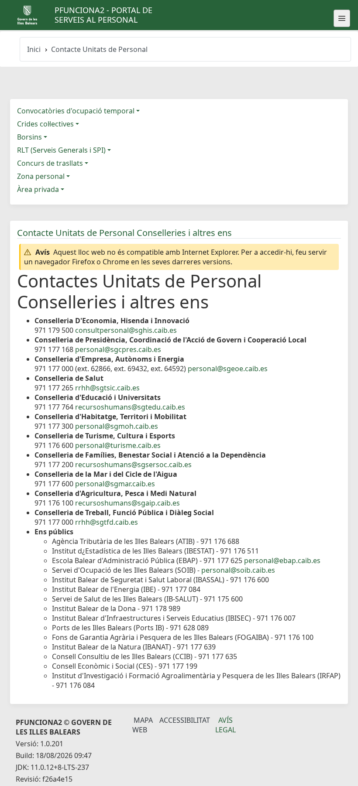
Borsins (29, 137)
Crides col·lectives (45, 124)
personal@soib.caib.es (238, 570)
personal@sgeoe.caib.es (228, 368)
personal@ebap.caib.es (282, 560)
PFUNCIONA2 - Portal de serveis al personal (103, 15)
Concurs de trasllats (50, 163)
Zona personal (41, 176)
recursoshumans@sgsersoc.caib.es (133, 464)
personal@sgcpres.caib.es (118, 349)
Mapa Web (142, 725)
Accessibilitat (184, 720)
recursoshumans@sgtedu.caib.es (130, 407)
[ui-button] (342, 18)
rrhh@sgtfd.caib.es (106, 522)
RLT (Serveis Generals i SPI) (61, 150)
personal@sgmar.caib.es (115, 484)
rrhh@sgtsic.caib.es (107, 388)
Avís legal (225, 725)
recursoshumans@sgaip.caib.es (127, 503)
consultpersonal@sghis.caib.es (126, 330)
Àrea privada (38, 189)
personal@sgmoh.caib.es (116, 426)
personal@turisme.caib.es (118, 445)
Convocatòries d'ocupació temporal (75, 111)
